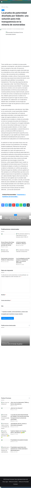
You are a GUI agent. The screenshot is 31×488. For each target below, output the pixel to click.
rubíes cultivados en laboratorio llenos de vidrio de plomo (16, 218)
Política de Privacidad (24, 481)
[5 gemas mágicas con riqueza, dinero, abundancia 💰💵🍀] (5, 434)
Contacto (15, 484)
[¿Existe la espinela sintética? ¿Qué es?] (23, 237)
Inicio (3, 7)
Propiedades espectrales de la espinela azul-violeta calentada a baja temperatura (19, 448)
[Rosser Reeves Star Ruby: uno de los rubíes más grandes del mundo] (8, 237)
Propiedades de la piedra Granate (19, 440)
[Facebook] (2, 205)
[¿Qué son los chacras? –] (5, 410)
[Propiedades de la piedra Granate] (5, 442)
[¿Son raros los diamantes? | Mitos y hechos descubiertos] (5, 404)
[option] (15, 217)
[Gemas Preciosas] (5, 1)
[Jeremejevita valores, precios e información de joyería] (5, 426)
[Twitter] (6, 205)
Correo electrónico (6, 300)
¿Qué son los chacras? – (17, 408)
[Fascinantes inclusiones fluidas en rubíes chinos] (8, 253)
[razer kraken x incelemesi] (15, 487)
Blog (7, 7)
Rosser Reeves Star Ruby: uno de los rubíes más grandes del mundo (7, 244)
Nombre (3, 294)
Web (2, 306)
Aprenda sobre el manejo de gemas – (12, 344)
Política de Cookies (13, 481)
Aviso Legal (5, 481)
